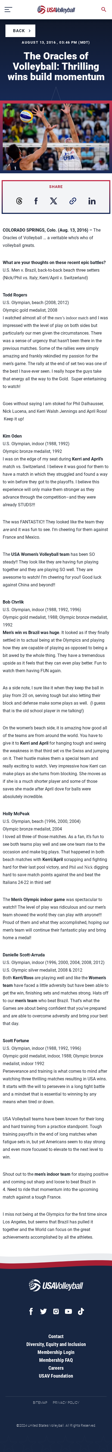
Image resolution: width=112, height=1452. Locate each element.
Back (19, 30)
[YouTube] (68, 1311)
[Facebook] (31, 1311)
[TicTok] (81, 1311)
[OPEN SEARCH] (104, 9)
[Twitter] (43, 1311)
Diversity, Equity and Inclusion (56, 1344)
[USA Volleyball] (56, 9)
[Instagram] (56, 1311)
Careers (56, 1368)
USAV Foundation (56, 1376)
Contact (56, 1336)
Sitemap (40, 1403)
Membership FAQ (56, 1360)
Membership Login (56, 1352)
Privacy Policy (66, 1403)
